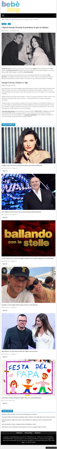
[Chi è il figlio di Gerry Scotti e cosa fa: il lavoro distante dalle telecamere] (28, 192)
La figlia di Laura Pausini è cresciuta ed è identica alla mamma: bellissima (22, 165)
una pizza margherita (31, 115)
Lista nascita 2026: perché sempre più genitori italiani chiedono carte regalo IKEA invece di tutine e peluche (28, 417)
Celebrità (4, 24)
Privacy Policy (28, 433)
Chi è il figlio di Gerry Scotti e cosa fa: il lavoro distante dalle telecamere (21, 212)
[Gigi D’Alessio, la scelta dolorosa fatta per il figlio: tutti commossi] (28, 331)
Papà (9, 24)
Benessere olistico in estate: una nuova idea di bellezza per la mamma (19, 414)
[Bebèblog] (11, 6)
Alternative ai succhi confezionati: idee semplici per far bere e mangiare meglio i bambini (24, 427)
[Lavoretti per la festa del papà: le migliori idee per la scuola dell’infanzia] (28, 378)
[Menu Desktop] (3, 15)
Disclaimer (38, 433)
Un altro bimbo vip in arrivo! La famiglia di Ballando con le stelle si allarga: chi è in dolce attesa (28, 258)
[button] (54, 15)
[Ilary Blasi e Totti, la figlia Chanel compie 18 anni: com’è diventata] (28, 285)
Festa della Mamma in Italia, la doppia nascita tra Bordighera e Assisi (19, 424)
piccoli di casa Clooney (8, 111)
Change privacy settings (51, 447)
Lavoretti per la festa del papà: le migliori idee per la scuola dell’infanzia (21, 398)
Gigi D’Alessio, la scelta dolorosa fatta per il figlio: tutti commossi (20, 351)
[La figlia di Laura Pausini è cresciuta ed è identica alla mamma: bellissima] (28, 145)
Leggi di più (4, 170)
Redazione (19, 433)
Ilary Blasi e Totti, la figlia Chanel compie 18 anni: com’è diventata (20, 305)
